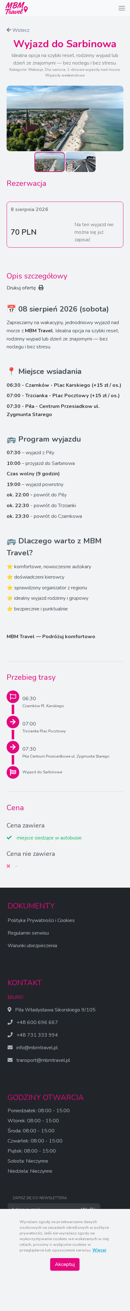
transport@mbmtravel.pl (43, 1060)
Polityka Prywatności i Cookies (41, 920)
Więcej (99, 1250)
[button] (121, 8)
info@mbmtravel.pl (37, 1047)
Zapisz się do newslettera (40, 1197)
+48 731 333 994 (37, 1035)
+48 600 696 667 (37, 1022)
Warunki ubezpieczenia (32, 945)
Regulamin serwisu (28, 933)
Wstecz (20, 30)
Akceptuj (65, 1264)
